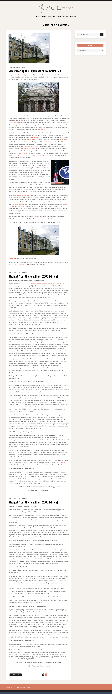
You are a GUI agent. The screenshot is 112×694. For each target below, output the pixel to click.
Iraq (41, 125)
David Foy (49, 142)
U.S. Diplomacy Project (34, 155)
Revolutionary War (14, 122)
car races (37, 216)
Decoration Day (19, 204)
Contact (73, 17)
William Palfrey (30, 139)
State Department (35, 137)
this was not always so (41, 202)
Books (44, 17)
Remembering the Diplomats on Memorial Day (35, 71)
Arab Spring (41, 129)
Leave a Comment (22, 67)
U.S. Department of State (18, 264)
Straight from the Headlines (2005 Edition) (33, 502)
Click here (12, 259)
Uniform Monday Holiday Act (20, 195)
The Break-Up (60, 463)
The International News (28, 148)
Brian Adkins (64, 139)
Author (65, 17)
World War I (21, 206)
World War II (20, 155)
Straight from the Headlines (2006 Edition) (33, 276)
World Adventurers (54, 17)
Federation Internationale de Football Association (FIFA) (47, 284)
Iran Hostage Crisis (30, 146)
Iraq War (37, 168)
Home (38, 17)
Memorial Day (22, 75)
